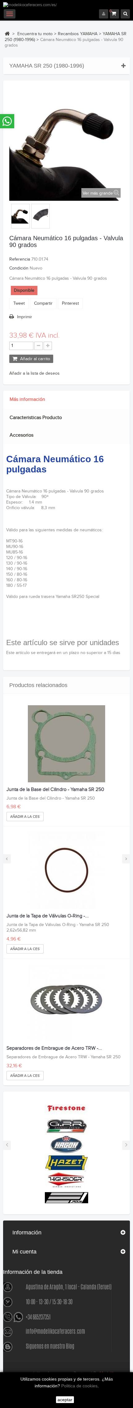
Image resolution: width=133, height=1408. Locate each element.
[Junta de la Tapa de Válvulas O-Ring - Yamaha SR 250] (66, 870)
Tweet (19, 303)
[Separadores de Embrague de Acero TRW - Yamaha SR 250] (66, 1002)
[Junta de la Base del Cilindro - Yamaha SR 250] (66, 743)
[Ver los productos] (66, 1107)
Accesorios (21, 435)
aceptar (65, 1399)
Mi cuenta (24, 1252)
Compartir (43, 303)
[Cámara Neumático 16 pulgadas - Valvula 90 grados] (20, 215)
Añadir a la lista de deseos (34, 373)
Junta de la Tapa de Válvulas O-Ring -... (47, 916)
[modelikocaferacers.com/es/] (66, 5)
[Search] (125, 14)
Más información (27, 399)
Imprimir (24, 317)
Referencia (19, 259)
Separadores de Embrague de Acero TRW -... (54, 1048)
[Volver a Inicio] (7, 34)
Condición (18, 268)
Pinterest (70, 303)
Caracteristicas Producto (36, 418)
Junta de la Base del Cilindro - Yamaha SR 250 (55, 790)
